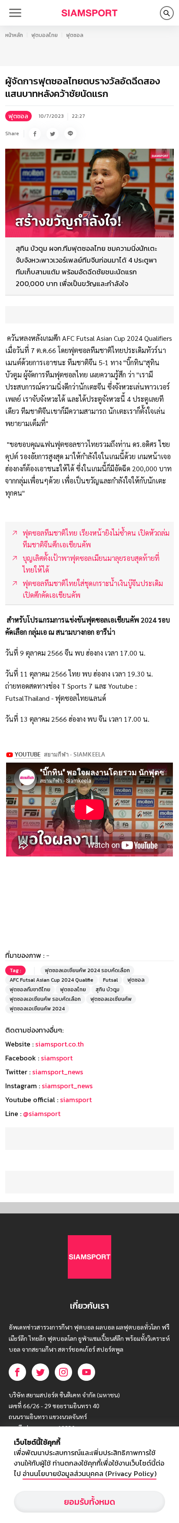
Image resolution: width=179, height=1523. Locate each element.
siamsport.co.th (59, 1044)
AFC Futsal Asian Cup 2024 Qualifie (51, 980)
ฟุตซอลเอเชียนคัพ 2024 (37, 1009)
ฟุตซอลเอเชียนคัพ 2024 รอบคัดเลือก (87, 970)
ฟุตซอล (74, 35)
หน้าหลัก (14, 35)
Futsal (110, 980)
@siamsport (41, 1113)
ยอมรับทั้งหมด (89, 1501)
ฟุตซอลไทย (73, 989)
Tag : (15, 970)
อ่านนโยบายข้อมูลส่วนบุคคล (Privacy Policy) (89, 1473)
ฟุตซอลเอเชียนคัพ (111, 999)
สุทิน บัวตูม (107, 989)
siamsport (57, 1058)
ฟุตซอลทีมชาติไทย (30, 989)
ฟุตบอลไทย (44, 35)
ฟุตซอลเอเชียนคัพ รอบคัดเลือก (45, 999)
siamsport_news (57, 1071)
